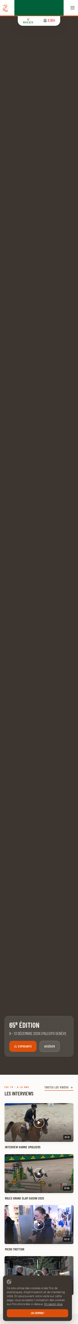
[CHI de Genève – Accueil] (5, 8)
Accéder (49, 1046)
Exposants (25, 1046)
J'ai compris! (37, 1313)
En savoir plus (53, 1304)
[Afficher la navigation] (72, 8)
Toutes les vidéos (56, 1087)
